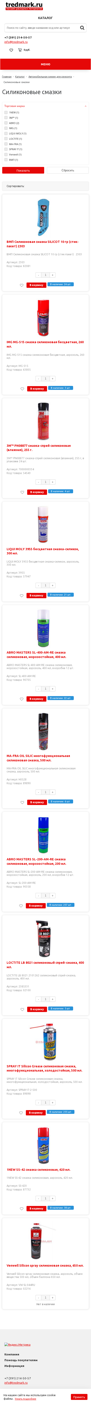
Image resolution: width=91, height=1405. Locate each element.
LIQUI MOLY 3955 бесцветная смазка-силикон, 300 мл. (43, 551)
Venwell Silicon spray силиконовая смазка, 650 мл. (45, 1265)
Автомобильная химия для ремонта (50, 76)
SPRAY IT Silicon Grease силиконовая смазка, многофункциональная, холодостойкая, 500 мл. (44, 1068)
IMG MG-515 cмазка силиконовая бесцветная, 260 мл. (45, 344)
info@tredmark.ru (16, 41)
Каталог (45, 18)
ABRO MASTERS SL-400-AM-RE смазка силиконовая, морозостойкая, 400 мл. (36, 655)
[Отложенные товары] (11, 50)
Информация (14, 1365)
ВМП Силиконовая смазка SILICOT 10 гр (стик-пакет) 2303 (43, 244)
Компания (11, 1354)
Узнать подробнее (25, 1398)
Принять (79, 1397)
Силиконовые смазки (17, 82)
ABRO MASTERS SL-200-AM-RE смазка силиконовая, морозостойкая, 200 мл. (36, 861)
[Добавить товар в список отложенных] (21, 285)
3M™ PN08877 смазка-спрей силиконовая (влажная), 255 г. (39, 448)
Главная (6, 76)
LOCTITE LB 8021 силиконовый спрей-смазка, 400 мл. (45, 965)
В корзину (36, 285)
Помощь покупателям (21, 1360)
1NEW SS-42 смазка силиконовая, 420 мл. (38, 1169)
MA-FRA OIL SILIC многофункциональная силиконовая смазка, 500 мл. (38, 758)
